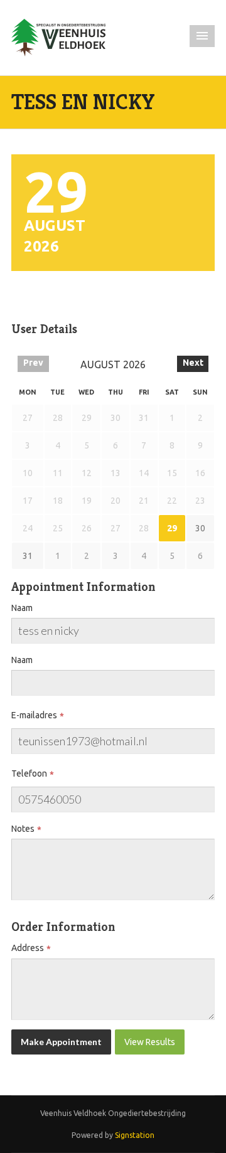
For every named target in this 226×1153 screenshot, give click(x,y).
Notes (23, 829)
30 (200, 528)
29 (172, 528)
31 (28, 556)
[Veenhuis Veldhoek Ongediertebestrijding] (58, 37)
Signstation (134, 1135)
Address (27, 948)
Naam (22, 608)
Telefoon (29, 773)
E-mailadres (34, 715)
